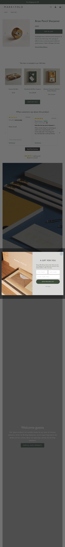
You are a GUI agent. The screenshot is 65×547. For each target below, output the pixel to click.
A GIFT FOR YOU (48, 260)
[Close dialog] (61, 254)
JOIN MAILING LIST (48, 281)
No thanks (48, 286)
